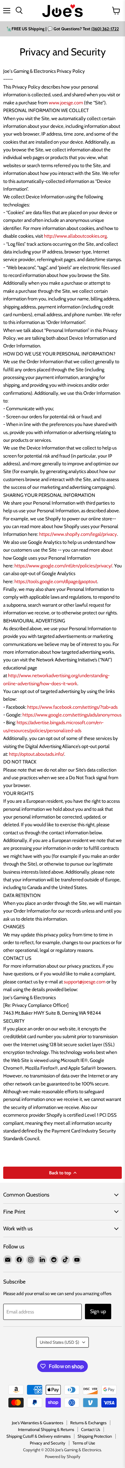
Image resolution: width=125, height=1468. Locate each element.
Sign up (98, 1311)
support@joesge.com (84, 982)
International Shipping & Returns (46, 1429)
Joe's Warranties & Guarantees (37, 1422)
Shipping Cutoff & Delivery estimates (38, 1436)
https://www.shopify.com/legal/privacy (78, 534)
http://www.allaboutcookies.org (75, 236)
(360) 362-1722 (105, 28)
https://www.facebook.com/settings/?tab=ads (72, 707)
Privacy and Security (47, 1442)
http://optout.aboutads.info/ (36, 754)
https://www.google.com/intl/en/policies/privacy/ (63, 566)
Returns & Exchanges (88, 1422)
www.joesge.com (66, 103)
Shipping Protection (95, 1436)
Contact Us (90, 1429)
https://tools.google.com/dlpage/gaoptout (55, 581)
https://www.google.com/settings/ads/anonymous (71, 715)
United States (59, 1342)
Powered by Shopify (62, 1456)
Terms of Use (83, 1442)
